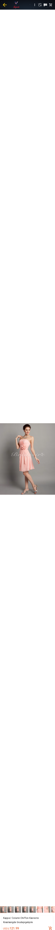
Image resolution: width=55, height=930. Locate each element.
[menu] (34, 4)
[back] (5, 5)
